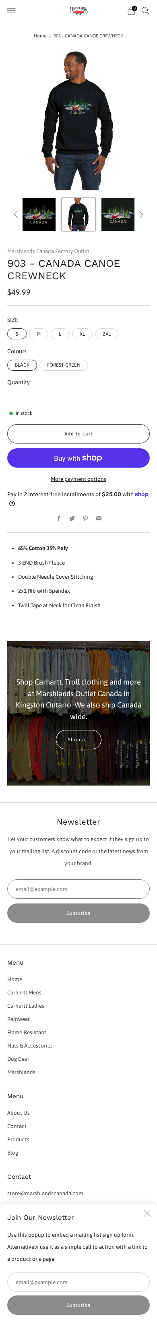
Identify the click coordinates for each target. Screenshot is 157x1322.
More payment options (78, 479)
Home (40, 35)
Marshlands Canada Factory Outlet (48, 251)
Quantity (18, 382)
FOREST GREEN (64, 365)
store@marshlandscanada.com (45, 1193)
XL (82, 334)
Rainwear (18, 1019)
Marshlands (21, 1072)
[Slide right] (140, 214)
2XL (107, 334)
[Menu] (11, 11)
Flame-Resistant (26, 1032)
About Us (18, 1113)
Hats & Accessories (30, 1045)
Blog (12, 1152)
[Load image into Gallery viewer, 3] (118, 214)
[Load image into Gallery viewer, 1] (39, 214)
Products (18, 1139)
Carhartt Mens (24, 992)
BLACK (22, 365)
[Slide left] (17, 214)
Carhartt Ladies (25, 1005)
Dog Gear (18, 1059)
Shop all (78, 739)
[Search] (146, 10)
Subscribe (78, 1305)
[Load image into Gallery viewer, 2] (78, 214)
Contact (17, 1126)
